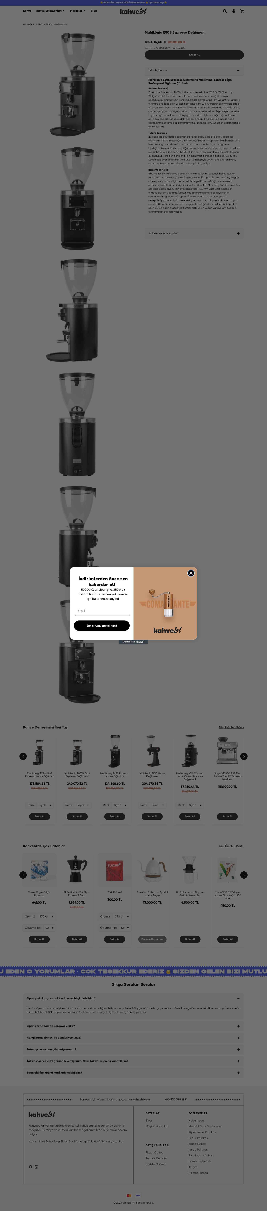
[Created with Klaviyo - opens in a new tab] (133, 642)
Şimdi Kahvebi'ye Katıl (101, 626)
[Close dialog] (191, 573)
